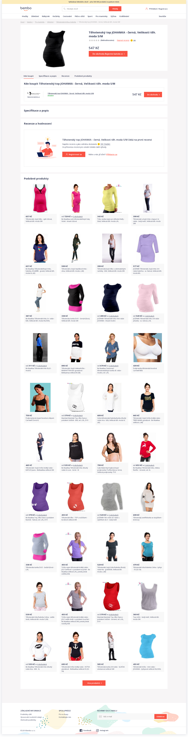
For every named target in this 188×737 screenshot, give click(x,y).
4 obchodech (42, 366)
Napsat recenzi (123, 40)
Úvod (22, 22)
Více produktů (93, 683)
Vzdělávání (124, 16)
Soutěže (162, 16)
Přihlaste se (111, 154)
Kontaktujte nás (65, 717)
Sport (90, 16)
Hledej (115, 9)
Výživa (113, 16)
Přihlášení (153, 9)
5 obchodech (149, 465)
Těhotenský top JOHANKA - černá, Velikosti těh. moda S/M (71, 93)
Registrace (163, 9)
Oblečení (35, 16)
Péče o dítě (80, 16)
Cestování (67, 16)
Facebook (87, 730)
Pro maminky (102, 16)
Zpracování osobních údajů (31, 717)
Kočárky (56, 16)
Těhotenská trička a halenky (66, 22)
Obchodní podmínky (28, 720)
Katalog (29, 22)
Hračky (25, 16)
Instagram (104, 730)
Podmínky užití (26, 714)
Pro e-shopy (63, 714)
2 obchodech (78, 216)
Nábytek (46, 16)
